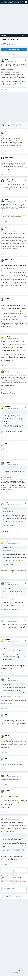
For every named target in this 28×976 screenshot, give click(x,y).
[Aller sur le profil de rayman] (2, 444)
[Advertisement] (14, 19)
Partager (7, 896)
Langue (7, 970)
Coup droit (13, 44)
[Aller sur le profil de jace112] (2, 60)
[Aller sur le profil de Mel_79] (2, 736)
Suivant (22, 54)
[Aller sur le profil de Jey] (2, 132)
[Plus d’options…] (25, 60)
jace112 (4, 43)
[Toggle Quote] (3, 412)
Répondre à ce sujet (14, 49)
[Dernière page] (26, 54)
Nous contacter (14, 970)
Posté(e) (10, 61)
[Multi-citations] (2, 90)
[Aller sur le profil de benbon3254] (2, 260)
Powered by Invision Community (14, 973)
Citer (6, 89)
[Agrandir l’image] (10, 72)
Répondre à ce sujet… (9, 888)
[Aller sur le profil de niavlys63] (2, 337)
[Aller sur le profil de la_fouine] (2, 371)
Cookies (21, 970)
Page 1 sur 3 (15, 54)
